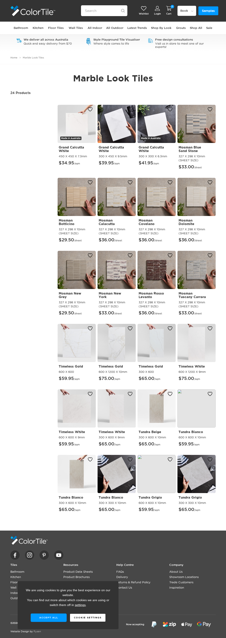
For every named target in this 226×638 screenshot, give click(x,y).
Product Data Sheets (78, 571)
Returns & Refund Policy (133, 582)
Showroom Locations (184, 576)
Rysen (37, 631)
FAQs (120, 571)
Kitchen (15, 576)
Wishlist (144, 13)
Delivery (122, 576)
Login (157, 13)
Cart (168, 13)
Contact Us (124, 587)
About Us (176, 571)
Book (184, 10)
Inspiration (176, 587)
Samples (208, 11)
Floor (14, 582)
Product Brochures (76, 576)
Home (13, 57)
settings (80, 605)
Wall (13, 587)
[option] (44, 41)
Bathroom (17, 571)
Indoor (15, 592)
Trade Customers (181, 582)
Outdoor (16, 598)
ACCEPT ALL (48, 617)
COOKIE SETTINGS (87, 617)
